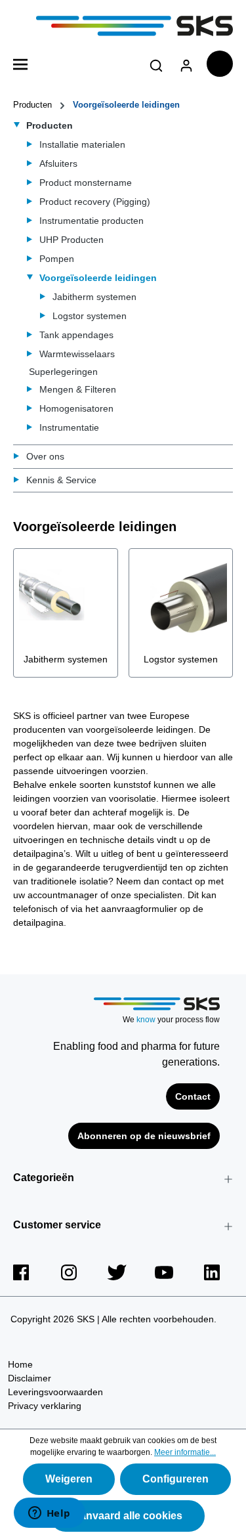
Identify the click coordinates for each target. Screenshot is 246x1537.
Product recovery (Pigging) (94, 201)
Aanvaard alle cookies (127, 1515)
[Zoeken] (156, 63)
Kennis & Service (61, 480)
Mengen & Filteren (77, 389)
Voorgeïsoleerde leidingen (98, 277)
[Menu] (20, 63)
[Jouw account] (186, 63)
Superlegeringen (63, 371)
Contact (193, 1096)
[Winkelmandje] (220, 64)
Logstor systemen (89, 316)
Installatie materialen (82, 144)
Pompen (56, 258)
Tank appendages (76, 335)
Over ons (45, 456)
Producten (49, 125)
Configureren (175, 1478)
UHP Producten (71, 239)
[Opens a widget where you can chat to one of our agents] (49, 1514)
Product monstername (85, 182)
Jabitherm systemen (94, 297)
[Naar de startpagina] (123, 26)
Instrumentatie (69, 427)
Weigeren (68, 1478)
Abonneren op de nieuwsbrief (144, 1136)
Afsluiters (58, 163)
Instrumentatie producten (91, 220)
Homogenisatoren (76, 408)
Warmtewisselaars (77, 354)
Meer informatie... (185, 1452)
